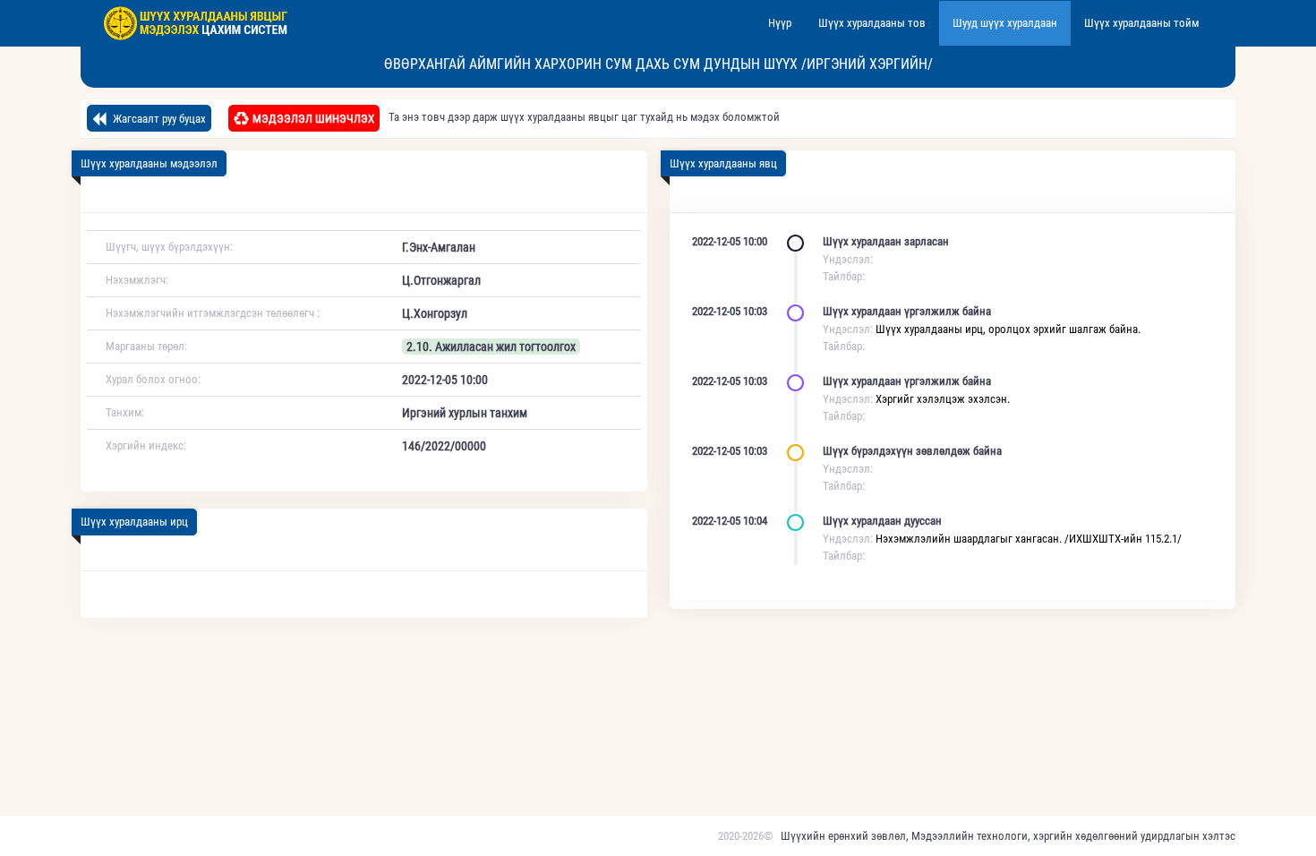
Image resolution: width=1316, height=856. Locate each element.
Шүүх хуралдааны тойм (1141, 23)
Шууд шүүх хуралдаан (1005, 23)
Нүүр (779, 23)
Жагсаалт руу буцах (158, 118)
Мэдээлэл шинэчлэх (313, 118)
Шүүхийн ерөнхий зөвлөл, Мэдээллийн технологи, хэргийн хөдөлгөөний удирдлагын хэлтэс (1008, 836)
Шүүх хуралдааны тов (872, 23)
